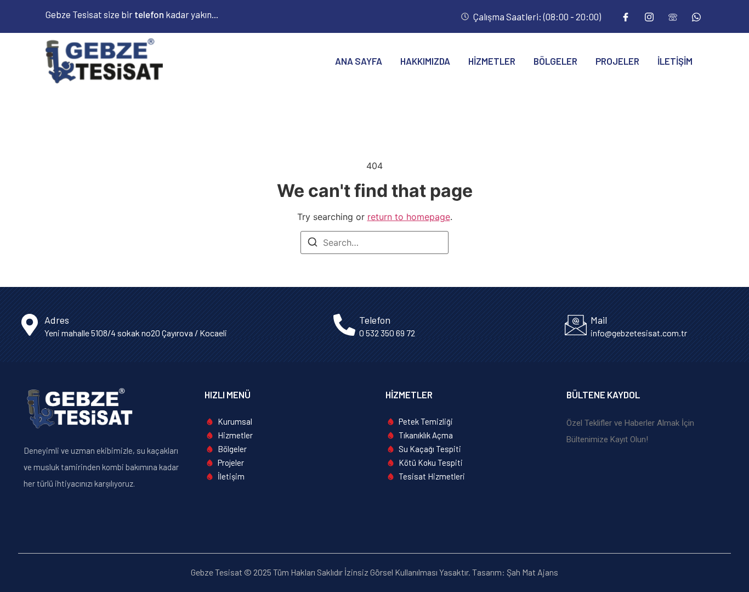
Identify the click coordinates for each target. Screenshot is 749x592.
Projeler (617, 60)
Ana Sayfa (358, 60)
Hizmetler (491, 60)
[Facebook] (625, 16)
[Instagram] (649, 16)
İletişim (675, 60)
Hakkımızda (425, 60)
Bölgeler (555, 60)
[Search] (312, 243)
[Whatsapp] (696, 16)
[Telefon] (673, 16)
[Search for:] (374, 242)
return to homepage (408, 216)
